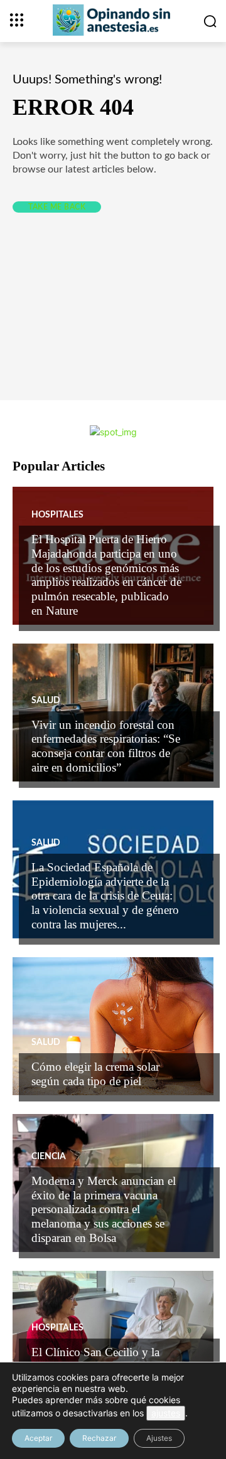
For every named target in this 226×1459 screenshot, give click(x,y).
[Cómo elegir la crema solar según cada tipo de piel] (113, 1026)
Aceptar (38, 1438)
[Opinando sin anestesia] (113, 20)
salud (45, 700)
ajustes (165, 1413)
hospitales (57, 515)
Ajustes (159, 1438)
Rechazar (99, 1438)
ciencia (48, 1156)
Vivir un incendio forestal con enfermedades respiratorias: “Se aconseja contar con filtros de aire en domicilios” (105, 746)
